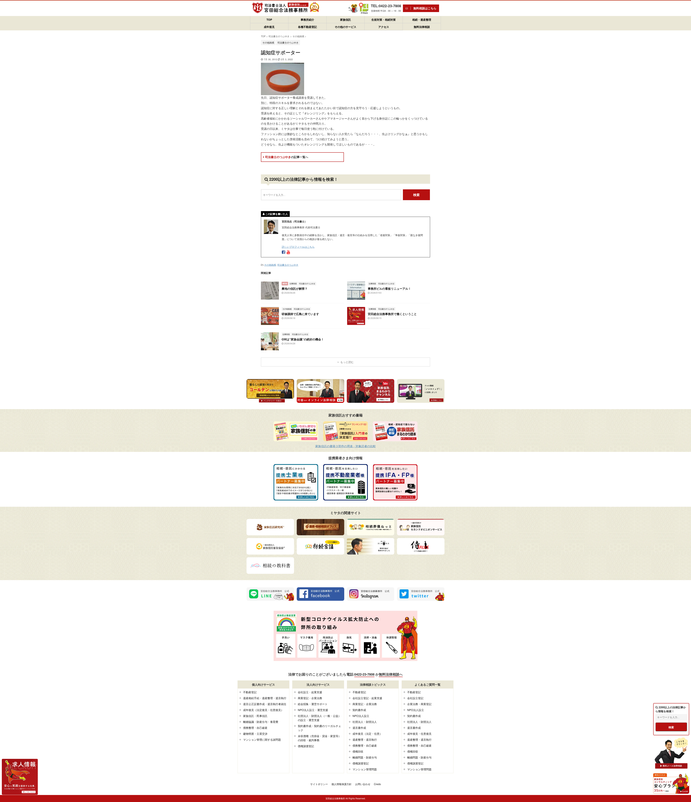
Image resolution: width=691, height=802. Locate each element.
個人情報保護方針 (341, 784)
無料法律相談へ (391, 674)
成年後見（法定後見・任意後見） (263, 710)
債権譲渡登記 (306, 746)
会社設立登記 (415, 698)
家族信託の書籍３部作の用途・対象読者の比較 (345, 446)
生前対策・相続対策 (383, 20)
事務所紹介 (307, 20)
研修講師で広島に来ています (300, 314)
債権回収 (358, 751)
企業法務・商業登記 (419, 704)
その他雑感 (270, 264)
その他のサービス (345, 27)
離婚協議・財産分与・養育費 (260, 722)
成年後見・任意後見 (419, 733)
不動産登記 (250, 692)
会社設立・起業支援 (310, 692)
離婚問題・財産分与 (365, 757)
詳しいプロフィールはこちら (298, 247)
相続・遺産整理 (421, 20)
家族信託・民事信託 (255, 716)
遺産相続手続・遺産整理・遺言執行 (264, 698)
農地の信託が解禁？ (295, 288)
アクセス (383, 27)
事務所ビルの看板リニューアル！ (389, 288)
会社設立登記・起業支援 (367, 698)
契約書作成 (359, 710)
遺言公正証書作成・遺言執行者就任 (264, 704)
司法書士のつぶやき (286, 157)
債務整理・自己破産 (255, 728)
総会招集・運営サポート (313, 704)
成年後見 (269, 27)
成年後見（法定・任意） (367, 733)
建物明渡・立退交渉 (255, 733)
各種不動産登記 (307, 27)
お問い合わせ (362, 784)
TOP (269, 20)
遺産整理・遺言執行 (365, 739)
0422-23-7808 (364, 674)
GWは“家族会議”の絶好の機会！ (303, 339)
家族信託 (345, 20)
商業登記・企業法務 (310, 698)
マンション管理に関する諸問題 (262, 739)
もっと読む (347, 362)
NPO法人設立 (361, 716)
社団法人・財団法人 (365, 722)
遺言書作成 (359, 728)
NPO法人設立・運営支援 (313, 710)
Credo (377, 784)
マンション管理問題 (365, 769)
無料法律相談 (422, 27)
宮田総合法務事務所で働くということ (392, 314)
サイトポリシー (319, 784)
